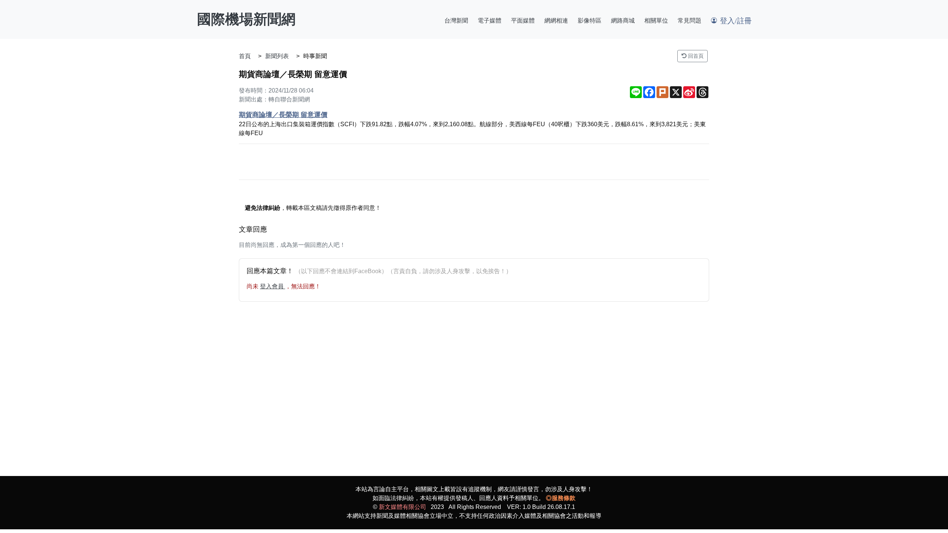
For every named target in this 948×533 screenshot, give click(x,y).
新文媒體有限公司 (402, 507)
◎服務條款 (560, 498)
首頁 (245, 56)
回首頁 (695, 56)
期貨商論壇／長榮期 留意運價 (283, 114)
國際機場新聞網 (246, 19)
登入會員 (272, 286)
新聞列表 (277, 56)
